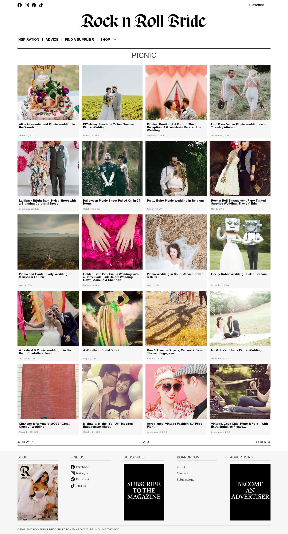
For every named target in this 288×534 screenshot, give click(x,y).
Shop (105, 39)
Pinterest (82, 479)
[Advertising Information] (250, 492)
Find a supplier (79, 39)
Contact (182, 473)
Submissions (185, 479)
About (181, 467)
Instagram (83, 473)
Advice (52, 39)
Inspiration (28, 39)
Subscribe (257, 5)
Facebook (82, 467)
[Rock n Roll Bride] (144, 20)
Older (261, 442)
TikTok (81, 486)
